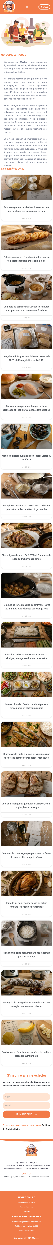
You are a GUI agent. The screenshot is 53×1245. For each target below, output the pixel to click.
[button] (27, 7)
